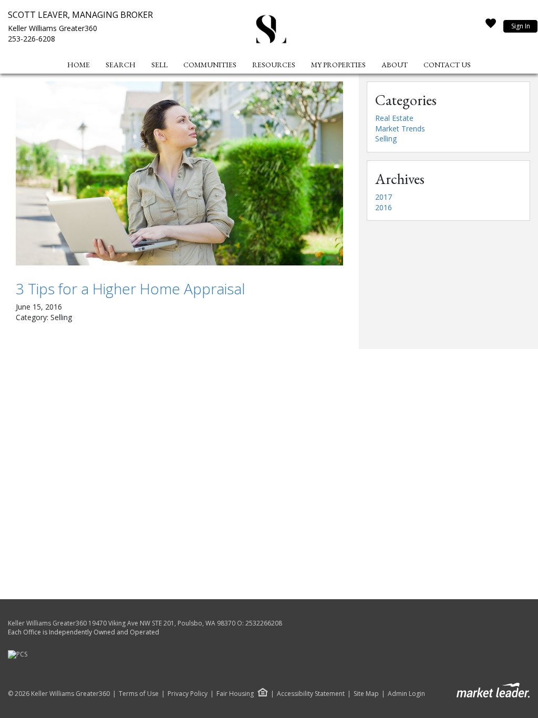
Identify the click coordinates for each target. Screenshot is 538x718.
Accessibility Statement (311, 694)
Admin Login (406, 694)
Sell (159, 64)
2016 (383, 207)
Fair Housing (235, 693)
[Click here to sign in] (490, 26)
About (394, 64)
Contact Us (447, 64)
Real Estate (394, 118)
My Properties (338, 64)
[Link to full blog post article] (179, 173)
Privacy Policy (188, 694)
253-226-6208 (31, 39)
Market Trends (400, 129)
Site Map (366, 694)
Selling (386, 138)
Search (121, 64)
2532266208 (263, 623)
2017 (383, 197)
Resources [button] (273, 64)
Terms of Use (139, 694)
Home (78, 64)
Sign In (520, 26)
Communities (209, 64)
